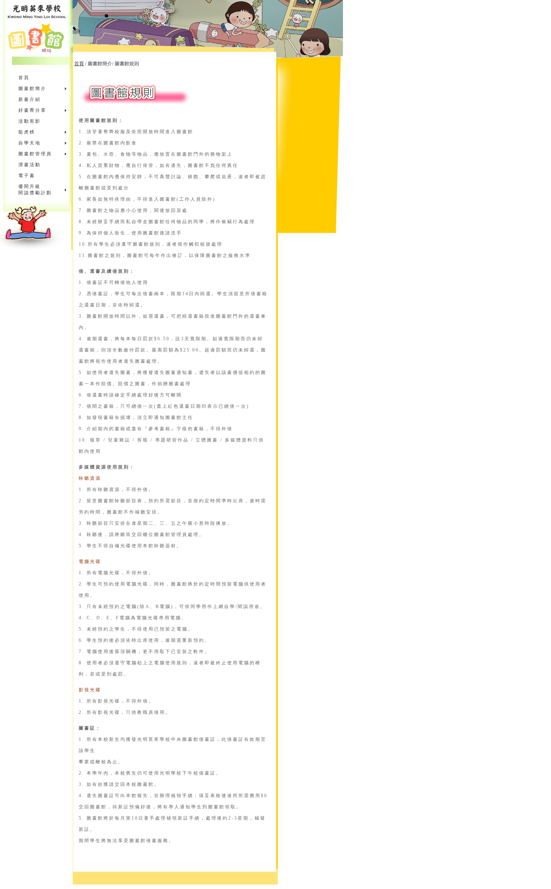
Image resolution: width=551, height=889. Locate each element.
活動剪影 (29, 121)
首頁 (24, 77)
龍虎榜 (26, 132)
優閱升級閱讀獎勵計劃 (35, 189)
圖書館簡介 (32, 88)
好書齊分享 (32, 110)
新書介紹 (29, 99)
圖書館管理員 (35, 153)
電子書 (26, 175)
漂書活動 (29, 164)
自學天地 (29, 143)
